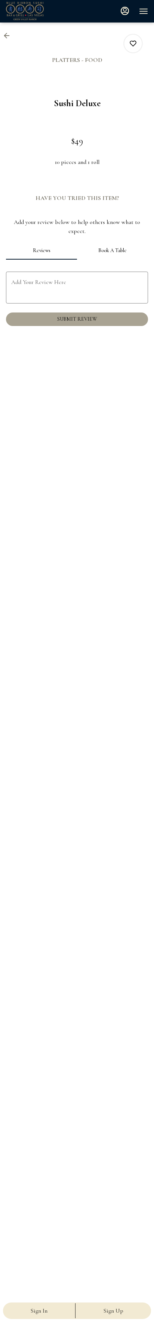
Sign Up (113, 1310)
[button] (9, 36)
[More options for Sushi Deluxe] (133, 44)
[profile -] (124, 10)
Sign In (39, 1310)
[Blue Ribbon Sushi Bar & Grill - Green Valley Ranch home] (39, 11)
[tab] (41, 251)
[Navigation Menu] (143, 11)
